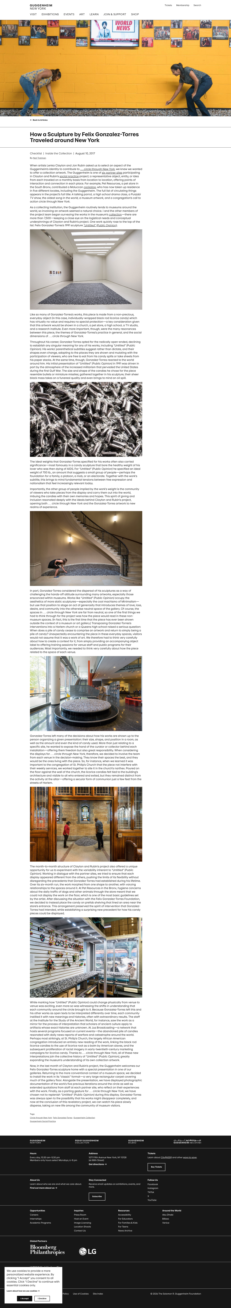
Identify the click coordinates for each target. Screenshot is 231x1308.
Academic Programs (40, 1222)
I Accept (24, 1298)
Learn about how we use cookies (22, 1291)
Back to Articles (39, 120)
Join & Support (114, 14)
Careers (34, 1214)
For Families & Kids (128, 1222)
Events (69, 14)
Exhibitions (50, 14)
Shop (135, 14)
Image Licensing (82, 1222)
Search (197, 5)
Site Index (98, 1293)
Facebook (153, 1184)
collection (115, 214)
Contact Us (80, 1230)
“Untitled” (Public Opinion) (100, 225)
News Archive (125, 1230)
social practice (69, 176)
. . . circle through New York (97, 169)
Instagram (153, 1188)
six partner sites (112, 172)
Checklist (36, 153)
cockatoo (90, 187)
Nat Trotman (39, 158)
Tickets (168, 5)
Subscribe (97, 1196)
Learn (94, 14)
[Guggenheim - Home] (41, 7)
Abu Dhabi (167, 1214)
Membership (182, 5)
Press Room (80, 1214)
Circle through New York (41, 1118)
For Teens (123, 1226)
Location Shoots (82, 1226)
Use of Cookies (81, 1293)
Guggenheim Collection (84, 1118)
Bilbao (165, 1218)
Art (82, 14)
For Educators (125, 1218)
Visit (33, 14)
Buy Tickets (156, 1167)
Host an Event (81, 1218)
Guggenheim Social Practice (43, 1121)
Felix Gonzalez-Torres (62, 1118)
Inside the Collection (58, 153)
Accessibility (124, 1214)
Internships (35, 1218)
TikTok (151, 1192)
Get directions (96, 1164)
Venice (165, 1222)
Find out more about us (42, 1188)
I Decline (42, 1298)
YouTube (152, 1200)
